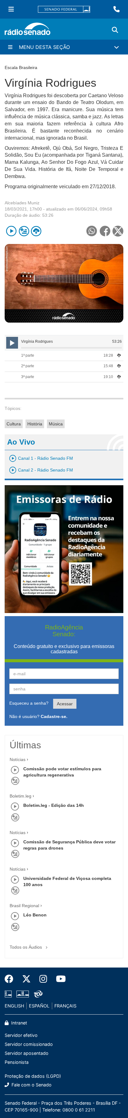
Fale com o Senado (31, 1084)
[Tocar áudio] (11, 231)
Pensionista (17, 1062)
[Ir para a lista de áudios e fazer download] (36, 231)
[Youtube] (59, 978)
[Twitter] (26, 978)
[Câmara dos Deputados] (9, 994)
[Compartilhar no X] (117, 231)
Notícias (17, 759)
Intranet (18, 1022)
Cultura (14, 423)
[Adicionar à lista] (24, 231)
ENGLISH (14, 1005)
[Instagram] (43, 978)
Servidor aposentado (26, 1053)
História (34, 423)
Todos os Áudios (26, 947)
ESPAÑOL (39, 1005)
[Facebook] (11, 978)
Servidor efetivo (21, 1035)
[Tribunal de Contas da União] (37, 994)
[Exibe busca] (115, 30)
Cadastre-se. (54, 716)
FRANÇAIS (65, 1005)
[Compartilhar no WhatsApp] (91, 231)
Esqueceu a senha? (28, 703)
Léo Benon (35, 914)
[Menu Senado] (11, 9)
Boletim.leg (20, 796)
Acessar (65, 703)
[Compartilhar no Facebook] (105, 231)
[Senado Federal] (64, 9)
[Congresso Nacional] (22, 994)
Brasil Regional (24, 905)
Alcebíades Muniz (22, 202)
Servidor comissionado (29, 1044)
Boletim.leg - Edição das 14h (53, 805)
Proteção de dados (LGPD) (33, 1076)
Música (56, 423)
